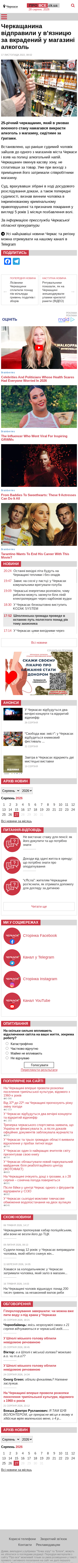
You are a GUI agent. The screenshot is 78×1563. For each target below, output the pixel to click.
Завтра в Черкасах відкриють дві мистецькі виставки (49, 759)
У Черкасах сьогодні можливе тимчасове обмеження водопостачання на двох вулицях (37, 1200)
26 (10, 814)
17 (29, 809)
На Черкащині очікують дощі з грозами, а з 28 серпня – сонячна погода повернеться (37, 1178)
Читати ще (39, 906)
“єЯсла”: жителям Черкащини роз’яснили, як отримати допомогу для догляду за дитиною (48, 884)
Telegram (8, 244)
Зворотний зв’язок (53, 1539)
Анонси (11, 703)
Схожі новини (17, 1217)
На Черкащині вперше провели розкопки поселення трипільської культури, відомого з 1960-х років (36, 1091)
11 (66, 804)
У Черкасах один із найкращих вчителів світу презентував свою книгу (36, 1152)
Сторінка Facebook (40, 935)
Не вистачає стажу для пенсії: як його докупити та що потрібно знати (47, 840)
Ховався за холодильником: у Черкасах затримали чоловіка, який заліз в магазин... (35, 1271)
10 (60, 804)
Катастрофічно (22, 1044)
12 (73, 804)
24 (73, 809)
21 (54, 809)
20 (48, 809)
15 (16, 809)
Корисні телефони (22, 1539)
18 (35, 809)
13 (4, 809)
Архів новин (15, 781)
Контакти (25, 1545)
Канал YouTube (36, 1000)
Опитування (15, 1023)
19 (41, 809)
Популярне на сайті (23, 1081)
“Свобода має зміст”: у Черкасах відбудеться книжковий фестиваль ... (49, 737)
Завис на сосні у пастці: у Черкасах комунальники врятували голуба (39, 583)
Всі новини (39, 642)
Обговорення (17, 1304)
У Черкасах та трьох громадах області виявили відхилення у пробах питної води (38, 1141)
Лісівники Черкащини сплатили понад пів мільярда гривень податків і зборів (22, 292)
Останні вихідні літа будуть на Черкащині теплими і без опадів (36, 573)
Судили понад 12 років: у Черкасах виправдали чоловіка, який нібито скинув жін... (38, 1251)
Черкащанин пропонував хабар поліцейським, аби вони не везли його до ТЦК (37, 1232)
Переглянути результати (39, 1070)
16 (22, 809)
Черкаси (12, 6)
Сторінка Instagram (40, 979)
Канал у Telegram (38, 957)
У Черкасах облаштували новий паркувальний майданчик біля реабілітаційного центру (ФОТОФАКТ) (38, 1165)
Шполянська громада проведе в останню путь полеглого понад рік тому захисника (40, 619)
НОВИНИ (11, 564)
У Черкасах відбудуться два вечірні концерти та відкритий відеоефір (46, 713)
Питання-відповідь (22, 830)
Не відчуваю (20, 1058)
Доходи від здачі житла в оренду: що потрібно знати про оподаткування (48, 862)
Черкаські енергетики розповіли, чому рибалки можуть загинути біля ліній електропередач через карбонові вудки (42, 594)
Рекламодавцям (48, 1545)
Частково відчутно (24, 1048)
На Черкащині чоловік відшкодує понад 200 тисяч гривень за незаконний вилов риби (35, 1290)
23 (66, 809)
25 (4, 814)
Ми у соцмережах (20, 922)
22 (60, 809)
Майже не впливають (26, 1053)
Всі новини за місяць (16, 821)
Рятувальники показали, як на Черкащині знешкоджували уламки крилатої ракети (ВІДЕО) (53, 292)
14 (10, 809)
